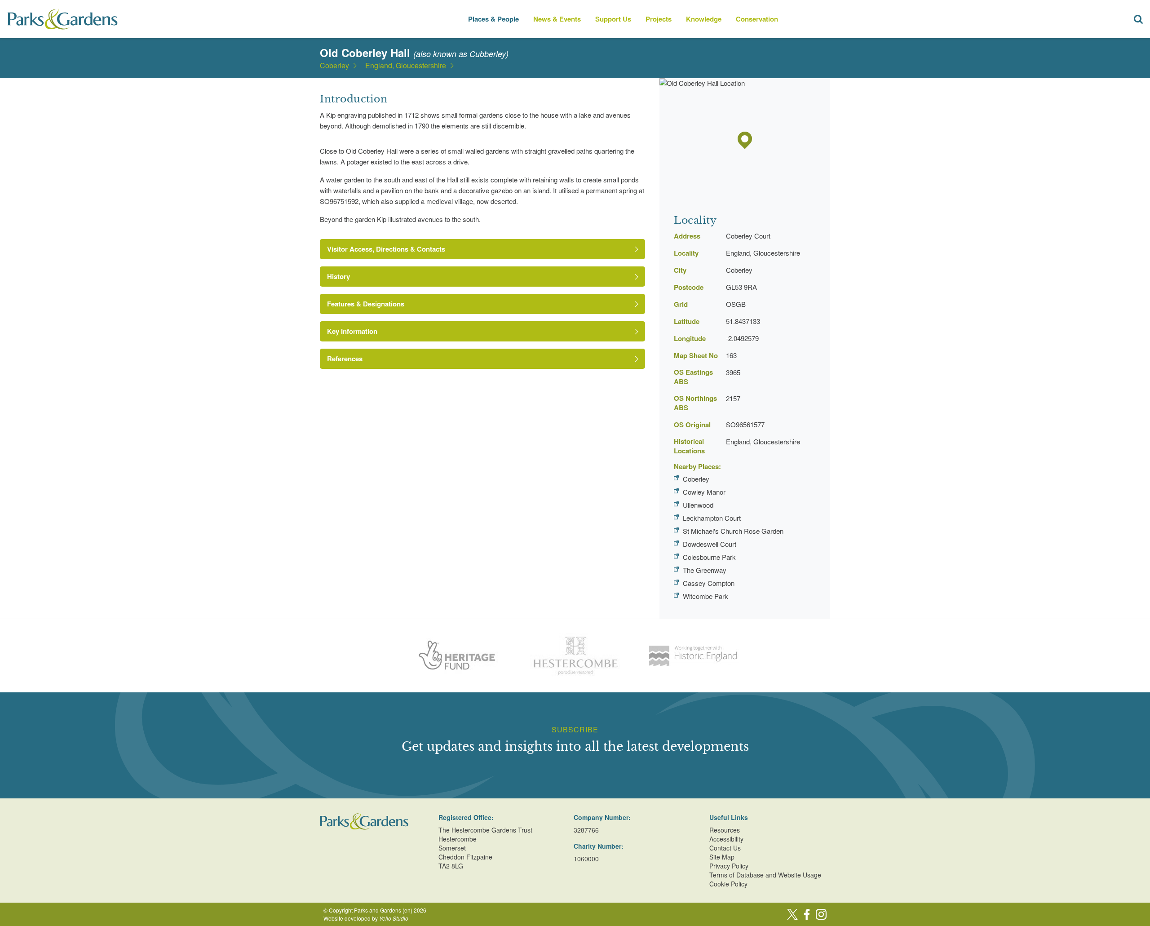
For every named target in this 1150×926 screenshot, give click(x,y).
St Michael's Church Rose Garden (733, 531)
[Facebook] (806, 914)
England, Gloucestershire (405, 66)
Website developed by (365, 918)
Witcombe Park (705, 596)
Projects (659, 19)
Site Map (721, 856)
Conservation (757, 19)
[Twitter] (792, 914)
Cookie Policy (728, 883)
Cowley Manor (704, 491)
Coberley (334, 66)
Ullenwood (698, 505)
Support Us (613, 19)
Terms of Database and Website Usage (765, 874)
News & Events (557, 19)
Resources (724, 829)
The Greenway (704, 570)
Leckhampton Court (712, 518)
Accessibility (726, 838)
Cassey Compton (708, 583)
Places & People (493, 19)
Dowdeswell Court (709, 544)
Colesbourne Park (709, 557)
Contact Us (725, 847)
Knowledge (703, 19)
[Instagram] (821, 914)
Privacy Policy (728, 865)
